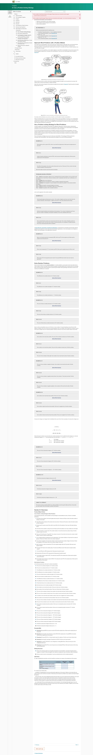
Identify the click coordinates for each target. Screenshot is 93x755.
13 (35, 555)
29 (35, 595)
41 (35, 623)
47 (35, 641)
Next (76, 744)
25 (35, 587)
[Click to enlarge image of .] (56, 665)
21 (35, 578)
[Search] (64, 11)
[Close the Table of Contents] (30, 11)
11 (35, 551)
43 (35, 630)
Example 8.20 (54, 38)
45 (35, 637)
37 (35, 614)
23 (35, 582)
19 (35, 574)
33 (35, 603)
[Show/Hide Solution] (56, 148)
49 (35, 650)
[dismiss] (79, 14)
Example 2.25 (54, 33)
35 (35, 610)
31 (35, 599)
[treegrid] (22, 38)
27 (35, 591)
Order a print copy (39, 748)
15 (35, 565)
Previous (37, 744)
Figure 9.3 (66, 84)
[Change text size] (79, 11)
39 (35, 619)
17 (35, 569)
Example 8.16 (54, 35)
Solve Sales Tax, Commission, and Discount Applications (46, 227)
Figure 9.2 (36, 52)
